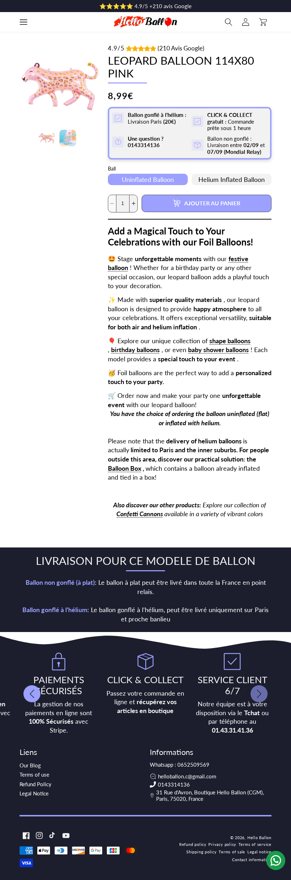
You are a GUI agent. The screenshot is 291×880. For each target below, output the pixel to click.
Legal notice (259, 851)
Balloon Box (124, 468)
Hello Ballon (259, 837)
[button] (23, 22)
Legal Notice (34, 793)
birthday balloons (135, 349)
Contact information (251, 859)
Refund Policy (35, 784)
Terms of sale (232, 851)
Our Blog (30, 765)
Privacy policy (222, 844)
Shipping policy (201, 851)
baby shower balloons (218, 349)
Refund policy (193, 844)
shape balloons (230, 341)
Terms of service (254, 844)
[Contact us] (275, 860)
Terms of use (34, 774)
